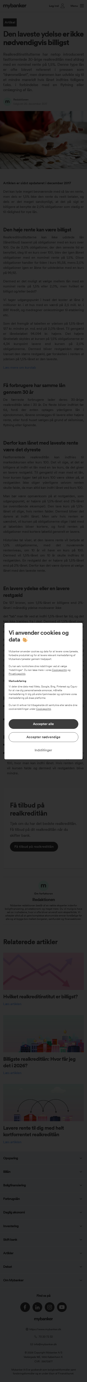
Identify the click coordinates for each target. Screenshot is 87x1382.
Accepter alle (43, 724)
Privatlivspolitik (17, 673)
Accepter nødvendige (43, 737)
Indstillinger (43, 750)
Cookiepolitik (59, 670)
